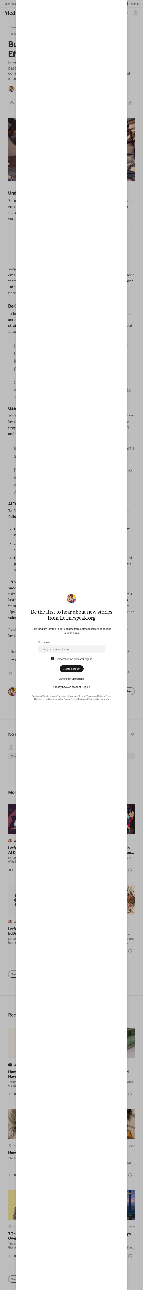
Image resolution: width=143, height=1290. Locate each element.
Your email (44, 642)
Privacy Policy (104, 696)
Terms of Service (86, 696)
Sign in (86, 686)
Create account (71, 668)
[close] (122, 5)
